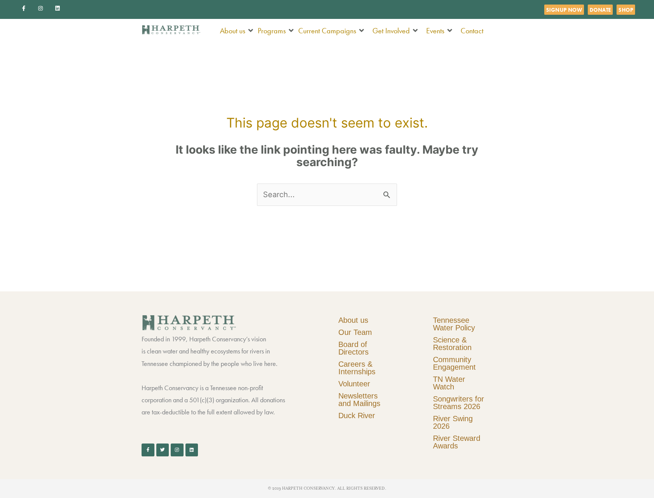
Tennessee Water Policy (454, 324)
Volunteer (354, 384)
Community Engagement (454, 363)
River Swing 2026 (453, 422)
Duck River (356, 415)
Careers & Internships (356, 368)
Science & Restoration (452, 344)
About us (353, 320)
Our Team (355, 332)
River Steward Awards (456, 442)
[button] (237, 31)
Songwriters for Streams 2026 (458, 403)
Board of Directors (353, 348)
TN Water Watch (449, 383)
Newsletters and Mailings (359, 400)
